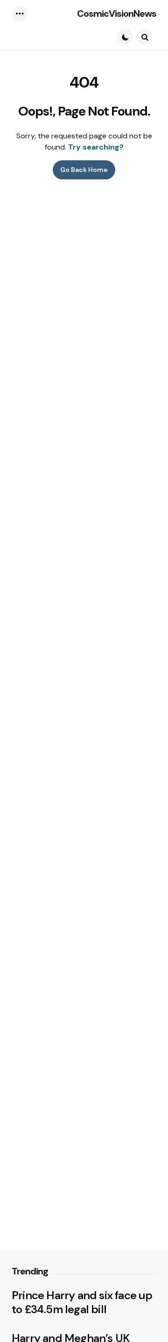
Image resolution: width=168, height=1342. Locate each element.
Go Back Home (84, 169)
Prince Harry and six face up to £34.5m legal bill (82, 1302)
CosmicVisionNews (116, 13)
